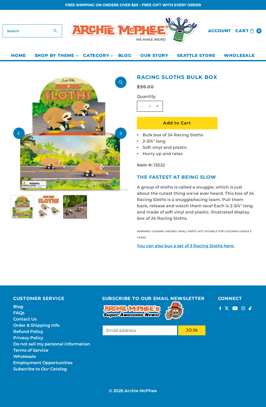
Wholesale (239, 55)
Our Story (154, 55)
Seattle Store (196, 55)
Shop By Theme (54, 55)
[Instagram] (243, 309)
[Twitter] (227, 309)
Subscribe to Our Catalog (40, 368)
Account (219, 30)
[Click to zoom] (121, 82)
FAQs (18, 312)
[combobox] (32, 30)
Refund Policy (28, 331)
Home (18, 55)
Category (96, 55)
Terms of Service (30, 350)
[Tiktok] (250, 309)
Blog (124, 55)
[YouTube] (235, 309)
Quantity (146, 96)
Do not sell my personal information (51, 344)
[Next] (121, 133)
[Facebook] (220, 309)
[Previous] (19, 133)
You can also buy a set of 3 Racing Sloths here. (186, 245)
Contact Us (25, 319)
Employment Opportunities (42, 362)
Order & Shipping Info (36, 325)
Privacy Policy (28, 337)
